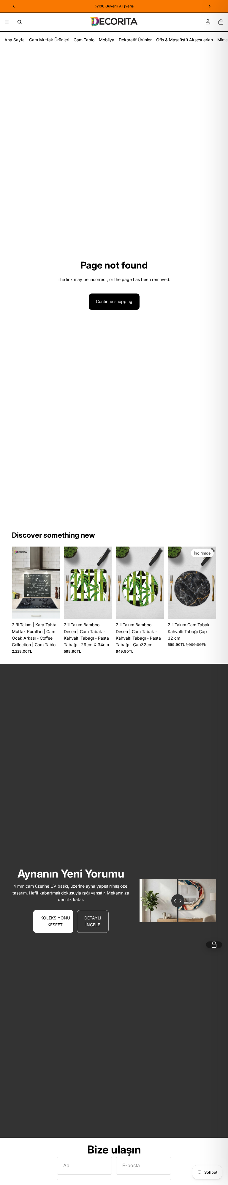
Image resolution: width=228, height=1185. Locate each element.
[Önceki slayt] (18, 582)
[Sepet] (220, 22)
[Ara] (19, 22)
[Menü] (7, 22)
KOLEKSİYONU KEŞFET (55, 921)
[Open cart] (214, 944)
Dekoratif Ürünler (135, 39)
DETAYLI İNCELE (92, 921)
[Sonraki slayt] (53, 582)
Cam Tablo (84, 39)
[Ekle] (51, 610)
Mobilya (106, 39)
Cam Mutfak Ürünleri (49, 39)
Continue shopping (114, 301)
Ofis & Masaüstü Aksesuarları (184, 39)
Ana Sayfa (14, 39)
